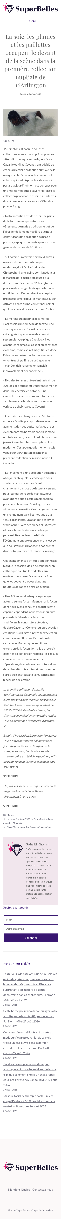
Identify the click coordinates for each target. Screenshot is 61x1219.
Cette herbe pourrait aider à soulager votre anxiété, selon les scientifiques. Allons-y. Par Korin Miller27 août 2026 (30, 1016)
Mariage (11, 815)
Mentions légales (19, 1189)
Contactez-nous (42, 1189)
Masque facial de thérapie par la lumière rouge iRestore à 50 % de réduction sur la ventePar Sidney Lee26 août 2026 (29, 1101)
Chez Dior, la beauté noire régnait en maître (29, 827)
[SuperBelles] (30, 7)
